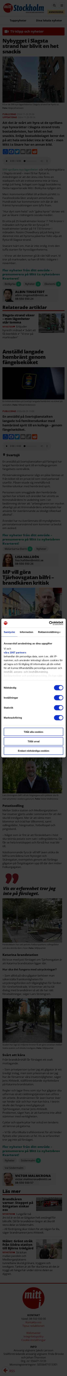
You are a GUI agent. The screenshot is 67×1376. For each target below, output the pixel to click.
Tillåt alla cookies (33, 732)
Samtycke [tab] (9, 632)
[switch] (58, 697)
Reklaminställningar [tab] (49, 632)
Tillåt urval (34, 741)
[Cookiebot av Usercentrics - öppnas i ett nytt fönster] (49, 623)
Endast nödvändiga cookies (33, 750)
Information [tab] (26, 632)
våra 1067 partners (15, 652)
